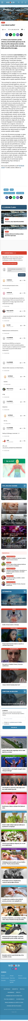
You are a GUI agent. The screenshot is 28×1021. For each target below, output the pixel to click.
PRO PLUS (22, 989)
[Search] (19, 2)
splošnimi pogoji (13, 722)
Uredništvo (15, 989)
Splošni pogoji (20, 999)
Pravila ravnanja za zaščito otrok (14, 1002)
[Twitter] (10, 34)
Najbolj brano (5, 553)
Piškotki (18, 992)
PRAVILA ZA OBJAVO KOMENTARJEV (10, 263)
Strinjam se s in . (13, 723)
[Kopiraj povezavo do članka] (21, 34)
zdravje (6, 189)
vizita (11, 189)
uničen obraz (20, 193)
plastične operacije (9, 193)
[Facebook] (25, 2)
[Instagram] (22, 2)
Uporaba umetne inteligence (14, 1005)
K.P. (5, 29)
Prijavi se (22, 275)
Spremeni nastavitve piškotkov (14, 995)
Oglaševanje (7, 989)
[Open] (2, 2)
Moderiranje (11, 992)
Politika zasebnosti (9, 999)
